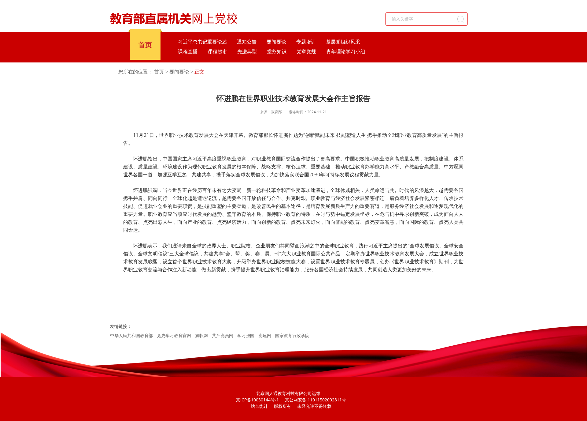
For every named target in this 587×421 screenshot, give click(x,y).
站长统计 (259, 406)
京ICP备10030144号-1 (257, 400)
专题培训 (306, 41)
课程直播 (188, 51)
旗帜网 (201, 335)
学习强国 (245, 335)
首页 (145, 44)
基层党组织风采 (343, 41)
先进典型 (247, 51)
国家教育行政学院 (292, 335)
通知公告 (247, 41)
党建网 (264, 335)
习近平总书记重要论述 (202, 41)
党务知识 (276, 51)
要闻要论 (276, 41)
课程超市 (217, 51)
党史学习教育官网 (174, 335)
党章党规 (306, 51)
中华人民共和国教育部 (131, 335)
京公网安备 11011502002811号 (315, 400)
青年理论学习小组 (345, 51)
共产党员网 (222, 335)
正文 (199, 72)
